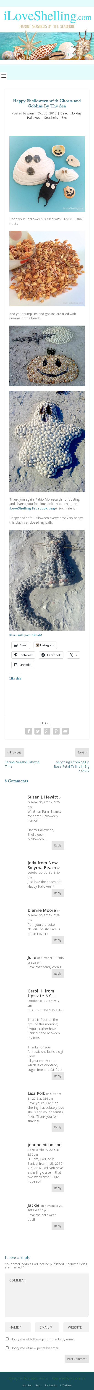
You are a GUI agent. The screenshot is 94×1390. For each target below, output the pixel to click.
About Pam (27, 1385)
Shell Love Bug (50, 1385)
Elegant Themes (38, 1378)
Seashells (51, 117)
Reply (57, 845)
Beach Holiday (70, 113)
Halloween (34, 117)
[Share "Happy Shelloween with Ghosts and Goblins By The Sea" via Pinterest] (56, 731)
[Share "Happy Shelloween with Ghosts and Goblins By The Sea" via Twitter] (37, 731)
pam (30, 113)
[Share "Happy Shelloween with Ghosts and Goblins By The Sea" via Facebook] (28, 731)
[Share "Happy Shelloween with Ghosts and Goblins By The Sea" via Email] (65, 731)
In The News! (65, 1385)
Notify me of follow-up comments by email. (42, 1339)
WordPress (77, 1378)
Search (38, 1385)
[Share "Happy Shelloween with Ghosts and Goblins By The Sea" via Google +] (47, 731)
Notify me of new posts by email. (34, 1348)
